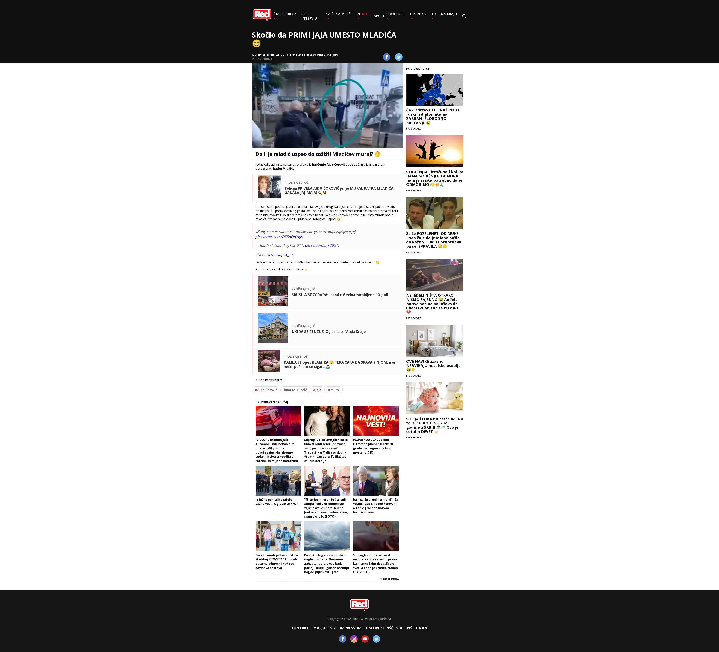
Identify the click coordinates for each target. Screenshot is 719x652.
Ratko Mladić (295, 390)
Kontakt (300, 627)
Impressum (351, 627)
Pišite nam (417, 627)
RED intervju (309, 16)
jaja (317, 390)
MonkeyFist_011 (282, 255)
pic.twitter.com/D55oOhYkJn (279, 236)
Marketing (324, 627)
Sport (379, 16)
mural (334, 390)
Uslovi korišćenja (384, 627)
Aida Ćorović (266, 390)
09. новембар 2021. (322, 245)
